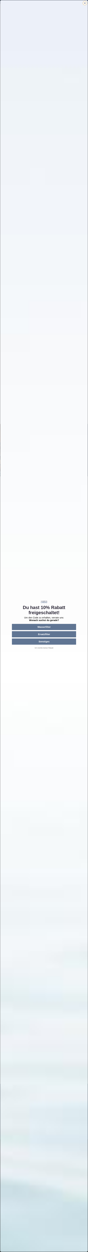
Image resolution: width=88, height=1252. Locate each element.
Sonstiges (44, 641)
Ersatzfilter (44, 634)
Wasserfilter (44, 627)
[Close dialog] (85, 3)
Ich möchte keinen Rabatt (44, 648)
